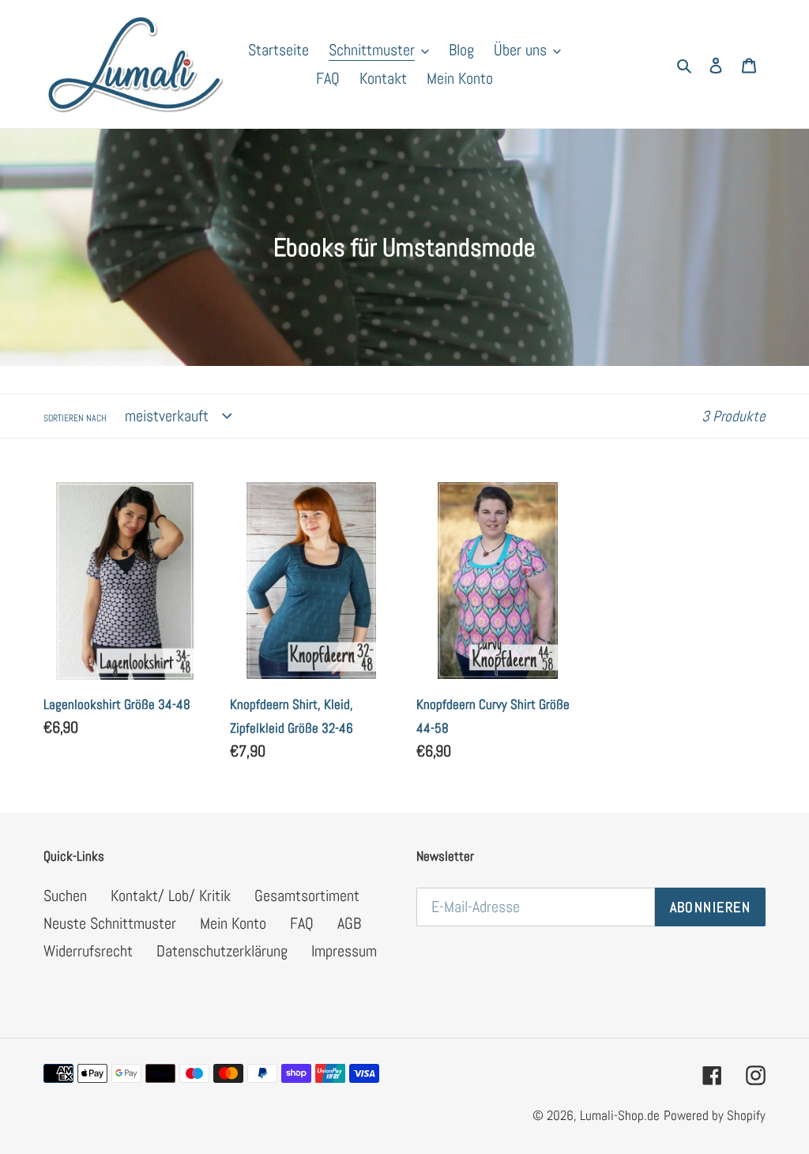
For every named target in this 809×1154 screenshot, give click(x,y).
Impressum (344, 951)
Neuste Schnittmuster (109, 923)
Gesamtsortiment (306, 895)
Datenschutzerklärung (222, 951)
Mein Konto (233, 923)
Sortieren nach (75, 418)
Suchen (65, 895)
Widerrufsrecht (88, 951)
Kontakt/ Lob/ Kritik (171, 895)
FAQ (302, 923)
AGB (349, 923)
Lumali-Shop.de (620, 1115)
